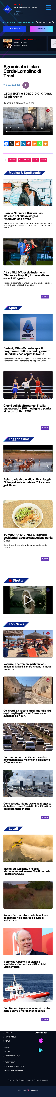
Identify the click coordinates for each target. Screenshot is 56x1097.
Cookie (36, 1080)
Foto (7, 1052)
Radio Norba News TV (25, 22)
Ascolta (15, 29)
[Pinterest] (28, 143)
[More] (45, 143)
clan (35, 160)
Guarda (41, 29)
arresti (12, 160)
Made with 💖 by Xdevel (28, 1090)
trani (43, 160)
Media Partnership (14, 1070)
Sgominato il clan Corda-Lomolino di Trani (22, 71)
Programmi (10, 1037)
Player (8, 1033)
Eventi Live (10, 1062)
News (7, 1041)
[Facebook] (6, 143)
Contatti (44, 1080)
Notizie (12, 22)
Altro (44, 296)
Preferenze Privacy (23, 1080)
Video (7, 1047)
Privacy (11, 1080)
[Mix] (34, 143)
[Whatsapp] (39, 143)
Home (5, 22)
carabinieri (24, 160)
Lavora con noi (12, 1056)
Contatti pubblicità (14, 1066)
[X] (11, 143)
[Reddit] (17, 143)
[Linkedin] (23, 143)
